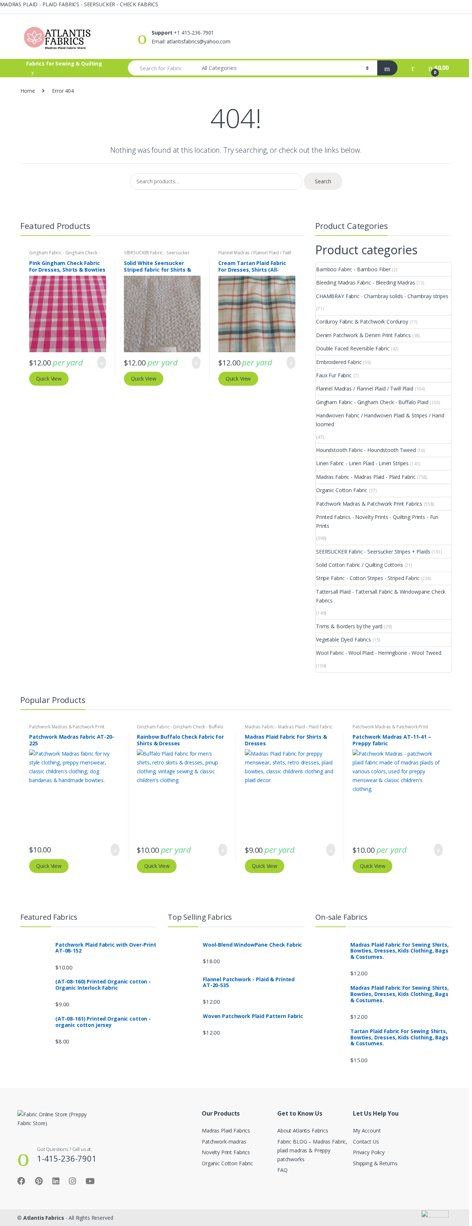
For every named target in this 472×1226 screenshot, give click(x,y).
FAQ (282, 1169)
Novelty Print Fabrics (226, 1152)
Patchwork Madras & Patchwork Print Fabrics (369, 503)
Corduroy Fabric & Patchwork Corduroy (362, 321)
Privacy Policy (369, 1152)
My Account (367, 1130)
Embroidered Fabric (338, 361)
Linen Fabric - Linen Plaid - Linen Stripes (362, 463)
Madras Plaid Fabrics (226, 1130)
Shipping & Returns (375, 1163)
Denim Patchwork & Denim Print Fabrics (363, 335)
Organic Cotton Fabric (341, 490)
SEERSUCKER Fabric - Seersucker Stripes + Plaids (157, 255)
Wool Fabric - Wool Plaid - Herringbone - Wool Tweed (378, 652)
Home (27, 90)
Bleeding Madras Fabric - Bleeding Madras (365, 282)
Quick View (49, 378)
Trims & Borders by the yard (349, 626)
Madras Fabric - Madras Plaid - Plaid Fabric (366, 476)
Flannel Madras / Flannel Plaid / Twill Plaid (364, 388)
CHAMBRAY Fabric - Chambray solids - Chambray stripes (382, 296)
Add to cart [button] (99, 362)
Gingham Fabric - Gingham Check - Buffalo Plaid (372, 402)
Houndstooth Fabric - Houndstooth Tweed (366, 449)
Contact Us (366, 1141)
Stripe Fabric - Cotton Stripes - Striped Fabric (367, 578)
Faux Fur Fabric (334, 375)
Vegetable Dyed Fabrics (343, 639)
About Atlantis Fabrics (302, 1130)
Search (323, 181)
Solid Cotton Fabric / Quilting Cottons (359, 564)
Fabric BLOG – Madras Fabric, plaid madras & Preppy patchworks (312, 1150)
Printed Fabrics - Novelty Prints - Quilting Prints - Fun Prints (377, 521)
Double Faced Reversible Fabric (352, 348)
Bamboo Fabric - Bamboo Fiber (353, 269)
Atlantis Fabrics (43, 1217)
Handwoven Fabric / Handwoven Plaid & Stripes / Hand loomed (380, 420)
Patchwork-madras (224, 1141)
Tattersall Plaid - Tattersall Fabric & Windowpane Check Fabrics (380, 596)
